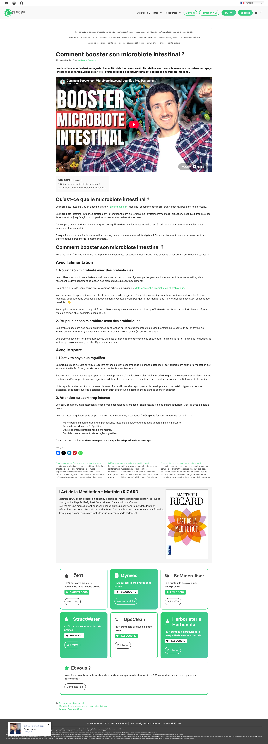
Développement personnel (71, 703)
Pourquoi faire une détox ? (71, 709)
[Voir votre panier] (256, 12)
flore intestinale (117, 206)
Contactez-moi (75, 686)
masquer (77, 180)
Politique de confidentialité (161, 723)
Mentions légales (138, 723)
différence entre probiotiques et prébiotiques (160, 288)
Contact (190, 12)
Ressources (171, 12)
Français (248, 3)
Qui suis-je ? (143, 12)
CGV (179, 723)
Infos (155, 12)
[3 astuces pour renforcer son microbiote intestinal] (82, 470)
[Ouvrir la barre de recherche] (261, 12)
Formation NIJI (209, 12)
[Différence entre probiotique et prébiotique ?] (134, 470)
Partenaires (122, 723)
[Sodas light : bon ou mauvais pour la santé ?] (187, 470)
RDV (226, 12)
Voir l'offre (72, 601)
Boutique (245, 12)
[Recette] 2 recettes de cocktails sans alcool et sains (83, 706)
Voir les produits (126, 601)
